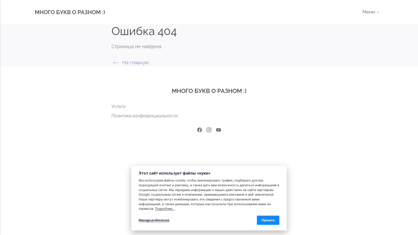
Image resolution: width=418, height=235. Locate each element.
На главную (135, 62)
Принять (268, 220)
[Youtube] (218, 131)
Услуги (118, 106)
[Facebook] (199, 131)
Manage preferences (154, 220)
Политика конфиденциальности (144, 115)
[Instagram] (209, 131)
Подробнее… (165, 208)
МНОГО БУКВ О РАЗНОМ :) (70, 12)
